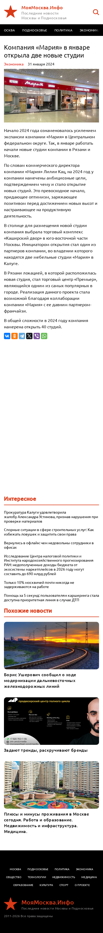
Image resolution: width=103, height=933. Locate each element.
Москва (15, 869)
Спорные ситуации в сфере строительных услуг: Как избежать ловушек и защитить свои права (49, 531)
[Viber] (37, 336)
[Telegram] (22, 336)
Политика (63, 30)
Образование (23, 885)
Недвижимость (63, 877)
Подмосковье (34, 30)
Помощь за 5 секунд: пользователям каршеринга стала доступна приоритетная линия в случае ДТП (51, 597)
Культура (46, 885)
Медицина (89, 877)
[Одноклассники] (14, 336)
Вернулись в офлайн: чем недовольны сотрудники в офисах (49, 545)
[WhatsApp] (44, 336)
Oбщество (13, 877)
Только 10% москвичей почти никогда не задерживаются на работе (39, 584)
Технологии (37, 877)
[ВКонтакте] (7, 336)
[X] (29, 336)
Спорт (63, 885)
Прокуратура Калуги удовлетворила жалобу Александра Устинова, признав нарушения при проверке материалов (51, 516)
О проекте (82, 885)
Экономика (14, 63)
